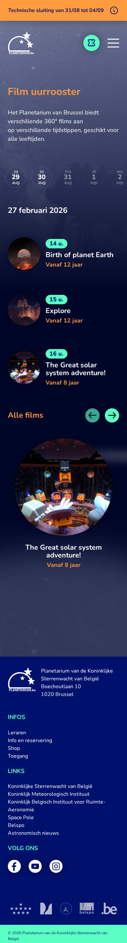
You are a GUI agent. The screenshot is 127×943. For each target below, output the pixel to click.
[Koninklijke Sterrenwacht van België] (21, 908)
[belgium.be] (109, 908)
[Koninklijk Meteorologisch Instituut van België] (46, 908)
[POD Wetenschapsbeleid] (87, 908)
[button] (113, 43)
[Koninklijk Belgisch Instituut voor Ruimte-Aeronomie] (66, 908)
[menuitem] (63, 733)
